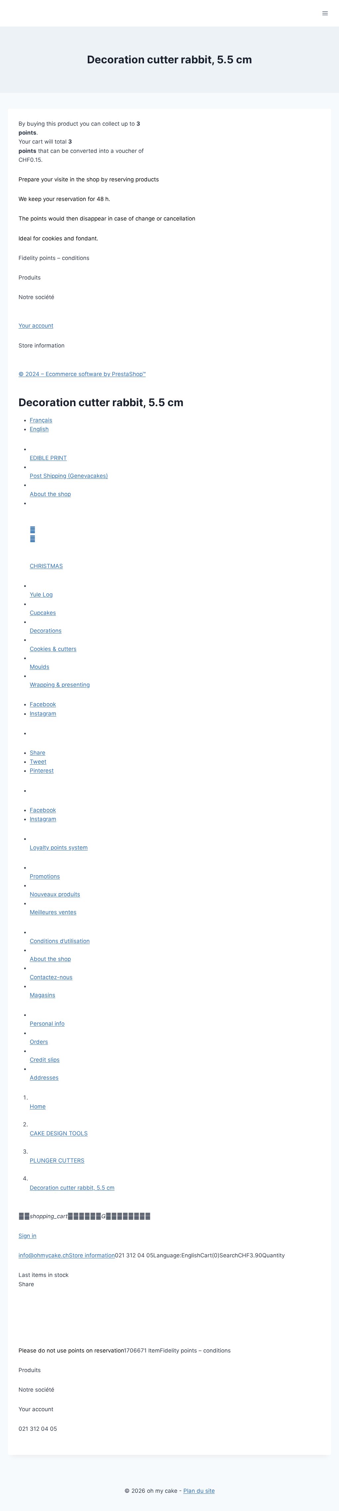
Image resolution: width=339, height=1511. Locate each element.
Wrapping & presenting (60, 684)
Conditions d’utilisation (60, 941)
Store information (92, 1255)
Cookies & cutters (53, 649)
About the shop (50, 494)
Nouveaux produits (55, 894)
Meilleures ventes (53, 912)
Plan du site (199, 1490)
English (39, 429)
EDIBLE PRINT (48, 458)
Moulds (39, 666)
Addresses (44, 1077)
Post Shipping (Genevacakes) (69, 475)
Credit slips (45, 1059)
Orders (39, 1042)
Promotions (45, 876)
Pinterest (42, 770)
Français (41, 420)
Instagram (43, 713)
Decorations (46, 630)
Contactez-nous (51, 977)
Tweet (38, 761)
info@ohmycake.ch (44, 1255)
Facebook (43, 704)
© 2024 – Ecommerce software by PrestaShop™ (82, 374)
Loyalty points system (59, 847)
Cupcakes (43, 612)
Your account (36, 325)
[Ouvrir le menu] (325, 13)
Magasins (42, 995)
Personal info (47, 1023)
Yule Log (41, 594)
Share (37, 752)
